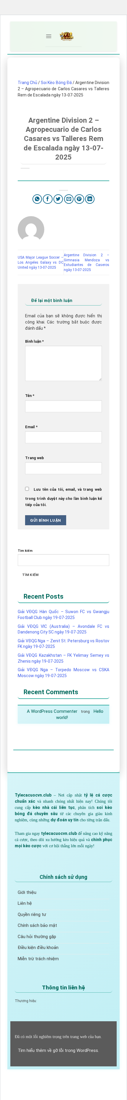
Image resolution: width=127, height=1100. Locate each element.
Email (31, 427)
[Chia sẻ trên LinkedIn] (90, 199)
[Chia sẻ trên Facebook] (48, 199)
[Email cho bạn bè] (69, 199)
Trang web (34, 458)
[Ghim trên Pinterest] (79, 199)
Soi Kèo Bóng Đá (56, 82)
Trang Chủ (27, 82)
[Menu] (48, 36)
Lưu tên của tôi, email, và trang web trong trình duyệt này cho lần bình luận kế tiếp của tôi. (63, 497)
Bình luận (34, 341)
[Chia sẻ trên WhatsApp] (37, 199)
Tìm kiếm (25, 551)
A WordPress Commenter (52, 711)
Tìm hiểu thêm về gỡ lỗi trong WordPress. (58, 1050)
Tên (29, 395)
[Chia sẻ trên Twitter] (58, 199)
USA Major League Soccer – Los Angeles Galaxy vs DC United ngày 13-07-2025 (41, 262)
